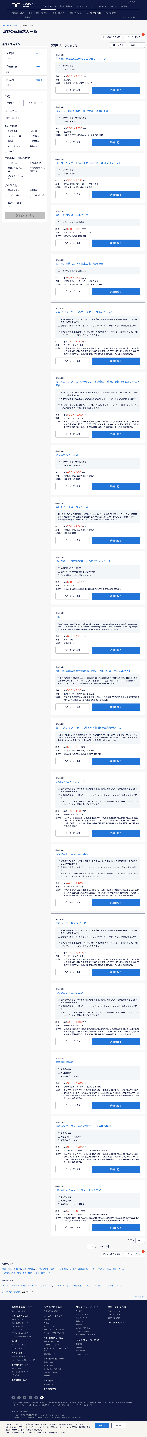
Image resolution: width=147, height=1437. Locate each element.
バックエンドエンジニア (69, 992)
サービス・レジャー (62, 1286)
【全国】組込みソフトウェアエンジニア (78, 1189)
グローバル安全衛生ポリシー (61, 1405)
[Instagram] (36, 1397)
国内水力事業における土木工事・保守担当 (79, 263)
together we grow (82, 1354)
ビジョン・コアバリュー (84, 1328)
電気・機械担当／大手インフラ (73, 215)
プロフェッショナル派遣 (20, 1333)
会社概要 (79, 1311)
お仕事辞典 (15, 1375)
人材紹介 (47, 1323)
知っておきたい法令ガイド (53, 1369)
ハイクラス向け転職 (93, 13)
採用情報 (123, 6)
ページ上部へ (140, 1297)
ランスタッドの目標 (82, 1331)
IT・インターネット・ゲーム (40, 1286)
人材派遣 (47, 1319)
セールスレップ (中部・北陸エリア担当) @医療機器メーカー (89, 727)
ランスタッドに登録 (128, 17)
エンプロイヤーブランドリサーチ (87, 1335)
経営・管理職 (28, 1269)
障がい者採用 (80, 1351)
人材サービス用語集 (50, 1372)
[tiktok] (42, 1397)
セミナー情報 (48, 1366)
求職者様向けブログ (20, 1365)
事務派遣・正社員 (17, 13)
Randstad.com (16, 1402)
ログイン (133, 2)
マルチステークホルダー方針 (83, 1405)
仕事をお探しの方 (114, 1314)
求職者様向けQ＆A (19, 1380)
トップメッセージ (82, 1314)
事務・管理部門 (14, 1269)
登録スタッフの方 (114, 1311)
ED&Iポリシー (101, 1402)
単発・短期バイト (59, 13)
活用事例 (47, 1376)
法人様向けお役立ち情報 (54, 1358)
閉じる (118, 1425)
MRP (85, 1402)
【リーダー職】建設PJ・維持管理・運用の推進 (81, 110)
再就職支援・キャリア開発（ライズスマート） (57, 1349)
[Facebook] (13, 1397)
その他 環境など (114, 1286)
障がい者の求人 (110, 13)
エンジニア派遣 (76, 13)
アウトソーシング (50, 1326)
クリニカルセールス (66, 454)
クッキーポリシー (20, 1405)
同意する (102, 1425)
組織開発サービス (50, 1354)
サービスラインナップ (53, 1316)
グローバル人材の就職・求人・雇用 (23, 1360)
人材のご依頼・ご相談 (51, 1311)
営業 (4, 1269)
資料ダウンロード (50, 1362)
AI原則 (92, 1402)
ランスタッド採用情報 (87, 1340)
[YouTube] (30, 1397)
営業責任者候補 (64, 1062)
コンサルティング (98, 1286)
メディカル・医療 (19, 1286)
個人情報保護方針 (54, 1402)
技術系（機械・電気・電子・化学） (19, 1273)
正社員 (14, 1341)
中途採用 (79, 1344)
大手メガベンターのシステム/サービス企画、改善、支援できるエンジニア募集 (97, 383)
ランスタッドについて (84, 6)
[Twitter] (19, 1397)
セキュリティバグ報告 (116, 1402)
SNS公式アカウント (116, 1323)
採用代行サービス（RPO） (53, 1341)
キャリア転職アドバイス (20, 1372)
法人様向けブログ (51, 1380)
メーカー (6, 1286)
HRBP (58, 616)
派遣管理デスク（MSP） (52, 1345)
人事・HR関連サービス (53, 1338)
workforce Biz (48, 1384)
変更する (39, 67)
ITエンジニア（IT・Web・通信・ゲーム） (108, 1269)
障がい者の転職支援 (18, 1356)
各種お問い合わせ (117, 1307)
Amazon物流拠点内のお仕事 (21, 1336)
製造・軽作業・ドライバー (38, 13)
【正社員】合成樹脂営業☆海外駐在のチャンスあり (84, 560)
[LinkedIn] (24, 1397)
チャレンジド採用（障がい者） (54, 1333)
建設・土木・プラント (45, 1273)
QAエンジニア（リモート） (71, 781)
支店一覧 (79, 1325)
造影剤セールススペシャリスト (73, 506)
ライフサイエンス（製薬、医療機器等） (72, 1269)
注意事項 (129, 1402)
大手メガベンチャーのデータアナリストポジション (84, 312)
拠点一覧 (113, 6)
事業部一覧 (79, 1321)
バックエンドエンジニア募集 (71, 853)
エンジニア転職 (17, 1348)
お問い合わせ (101, 6)
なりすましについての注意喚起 (38, 1405)
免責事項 (27, 1402)
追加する (39, 53)
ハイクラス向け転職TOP (11, 26)
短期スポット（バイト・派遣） (54, 1330)
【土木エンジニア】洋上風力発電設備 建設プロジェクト (88, 162)
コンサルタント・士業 (45, 1269)
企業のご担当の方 (66, 6)
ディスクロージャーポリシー (72, 1402)
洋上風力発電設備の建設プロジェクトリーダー (82, 58)
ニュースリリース (82, 1318)
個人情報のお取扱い (39, 1402)
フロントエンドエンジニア (70, 923)
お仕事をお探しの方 (48, 6)
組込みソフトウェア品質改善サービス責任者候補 (83, 1125)
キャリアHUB (16, 1368)
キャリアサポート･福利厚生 (21, 17)
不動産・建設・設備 (80, 1286)
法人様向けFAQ (50, 1389)
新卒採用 (79, 1347)
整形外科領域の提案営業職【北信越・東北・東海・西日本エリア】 (93, 670)
